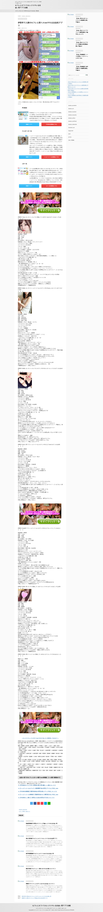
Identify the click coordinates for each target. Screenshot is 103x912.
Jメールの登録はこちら (51, 186)
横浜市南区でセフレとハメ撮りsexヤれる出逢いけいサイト (41, 868)
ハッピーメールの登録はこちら (51, 157)
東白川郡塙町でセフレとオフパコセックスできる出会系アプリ (41, 838)
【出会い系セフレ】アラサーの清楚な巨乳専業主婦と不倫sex (82, 44)
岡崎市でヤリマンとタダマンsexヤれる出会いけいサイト (40, 883)
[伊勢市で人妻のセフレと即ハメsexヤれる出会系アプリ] (45, 803)
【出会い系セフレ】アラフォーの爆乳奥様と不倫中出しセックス (82, 32)
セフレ (20, 811)
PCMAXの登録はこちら (51, 124)
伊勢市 (23, 811)
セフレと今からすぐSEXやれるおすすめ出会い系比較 (27, 10)
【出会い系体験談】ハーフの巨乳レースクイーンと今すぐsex (82, 56)
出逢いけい (28, 811)
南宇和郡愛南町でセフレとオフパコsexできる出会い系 (40, 853)
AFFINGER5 (72, 910)
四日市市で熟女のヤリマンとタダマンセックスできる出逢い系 (36, 896)
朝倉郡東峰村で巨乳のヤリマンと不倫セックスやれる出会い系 (41, 823)
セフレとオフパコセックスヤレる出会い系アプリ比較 (51, 905)
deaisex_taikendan (23, 809)
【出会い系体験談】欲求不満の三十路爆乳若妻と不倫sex (82, 68)
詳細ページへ (29, 124)
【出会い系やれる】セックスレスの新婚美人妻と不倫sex (82, 20)
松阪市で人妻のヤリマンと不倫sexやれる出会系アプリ (35, 898)
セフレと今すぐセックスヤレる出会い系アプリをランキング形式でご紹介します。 (51, 908)
